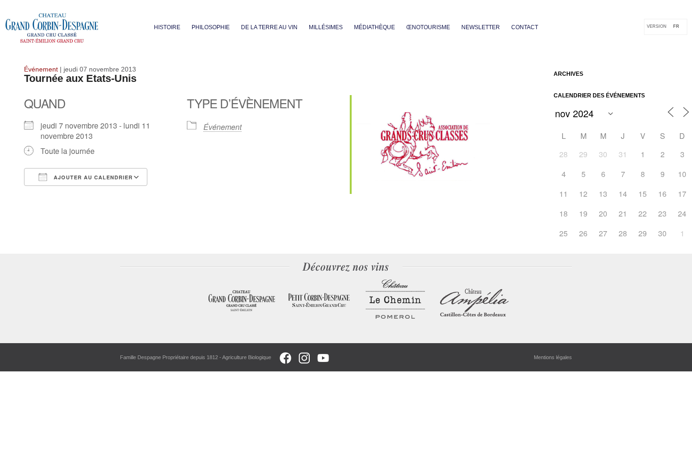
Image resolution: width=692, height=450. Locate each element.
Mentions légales (553, 357)
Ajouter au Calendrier (92, 177)
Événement (222, 126)
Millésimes (326, 27)
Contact (524, 27)
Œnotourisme (428, 27)
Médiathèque (374, 27)
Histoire (167, 27)
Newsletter (480, 27)
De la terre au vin (269, 27)
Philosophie (211, 27)
